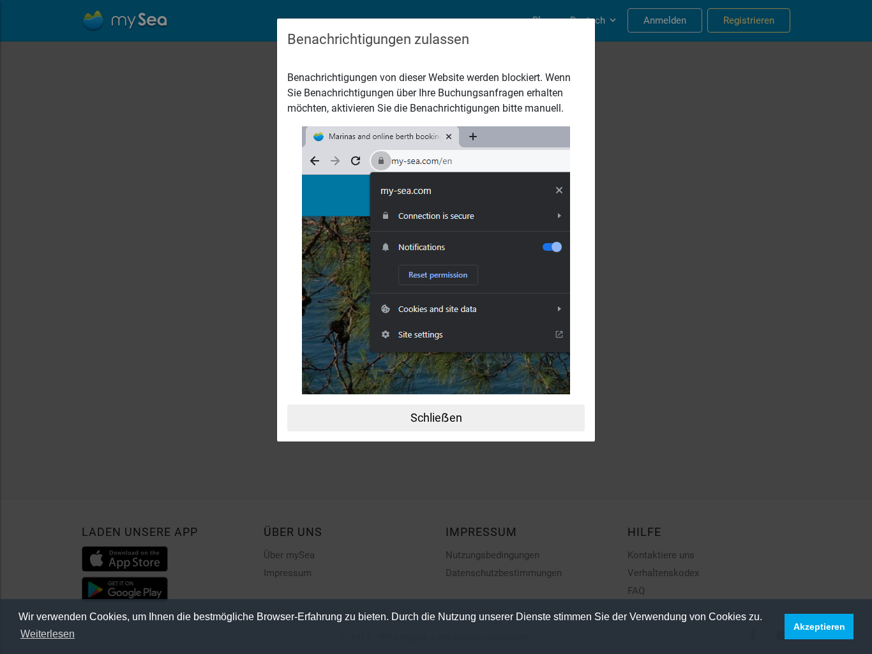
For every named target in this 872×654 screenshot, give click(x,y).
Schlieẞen (436, 417)
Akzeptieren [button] (819, 626)
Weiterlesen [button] (47, 633)
